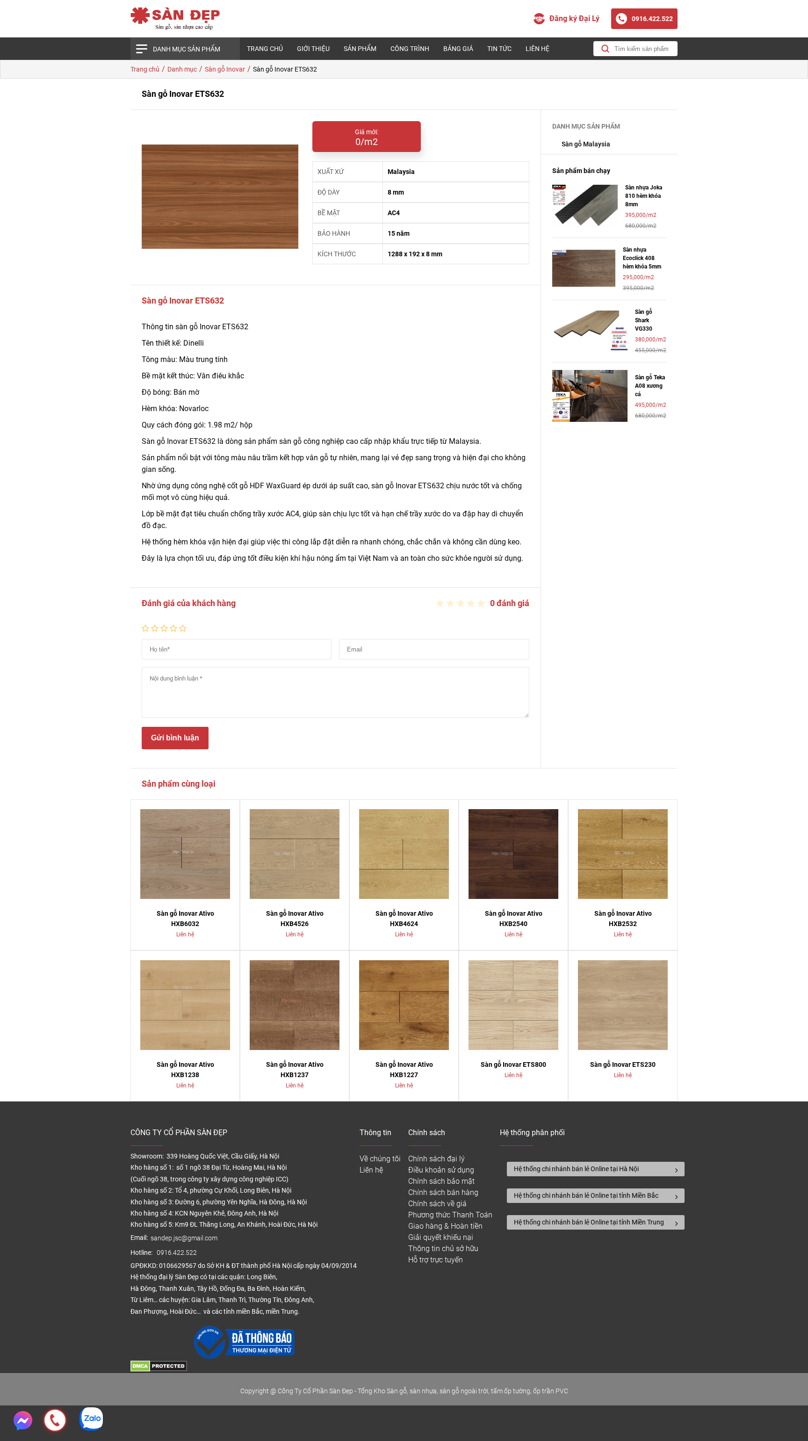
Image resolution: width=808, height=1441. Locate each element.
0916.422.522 (177, 1253)
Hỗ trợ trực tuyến (435, 1259)
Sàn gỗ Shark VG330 (643, 320)
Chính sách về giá (437, 1203)
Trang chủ (265, 48)
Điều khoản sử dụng (441, 1170)
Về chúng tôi (380, 1158)
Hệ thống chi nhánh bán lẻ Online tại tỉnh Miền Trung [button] (589, 1222)
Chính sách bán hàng (443, 1192)
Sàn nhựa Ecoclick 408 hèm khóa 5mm (642, 258)
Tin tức (499, 48)
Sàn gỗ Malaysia (586, 144)
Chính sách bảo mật (441, 1181)
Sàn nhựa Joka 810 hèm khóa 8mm (643, 196)
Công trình (409, 48)
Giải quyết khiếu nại (440, 1237)
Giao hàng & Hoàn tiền (445, 1226)
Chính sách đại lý (436, 1158)
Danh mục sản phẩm (186, 49)
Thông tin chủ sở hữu (443, 1248)
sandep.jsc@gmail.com (184, 1238)
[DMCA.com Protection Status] (158, 1369)
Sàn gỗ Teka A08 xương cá (650, 386)
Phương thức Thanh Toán (450, 1214)
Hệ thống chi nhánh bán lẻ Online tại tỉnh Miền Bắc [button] (586, 1195)
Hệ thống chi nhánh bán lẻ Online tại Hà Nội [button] (576, 1169)
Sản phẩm (360, 48)
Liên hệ (537, 48)
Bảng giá (458, 48)
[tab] (596, 1169)
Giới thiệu (313, 48)
